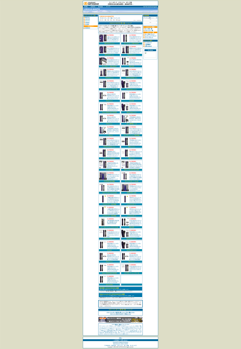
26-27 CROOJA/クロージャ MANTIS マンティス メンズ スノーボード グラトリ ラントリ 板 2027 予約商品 (135, 39)
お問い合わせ (123, 340)
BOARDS (100, 6)
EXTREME (109, 181)
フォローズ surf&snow (109, 158)
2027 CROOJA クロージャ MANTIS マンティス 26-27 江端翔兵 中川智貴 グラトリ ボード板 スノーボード (135, 177)
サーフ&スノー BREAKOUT (109, 66)
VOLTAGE (130, 54)
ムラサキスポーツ (109, 204)
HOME (86, 6)
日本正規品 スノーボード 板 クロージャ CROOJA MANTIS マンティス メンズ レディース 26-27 (135, 85)
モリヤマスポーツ (131, 181)
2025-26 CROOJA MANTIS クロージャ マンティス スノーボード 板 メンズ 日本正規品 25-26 (113, 258)
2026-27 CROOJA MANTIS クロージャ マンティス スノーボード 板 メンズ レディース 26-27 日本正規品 (113, 97)
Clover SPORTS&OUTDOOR (109, 112)
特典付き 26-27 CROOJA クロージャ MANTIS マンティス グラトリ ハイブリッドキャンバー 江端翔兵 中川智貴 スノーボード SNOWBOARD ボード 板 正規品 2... (135, 52)
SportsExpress (129, 89)
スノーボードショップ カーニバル (109, 227)
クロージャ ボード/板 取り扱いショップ (120, 309)
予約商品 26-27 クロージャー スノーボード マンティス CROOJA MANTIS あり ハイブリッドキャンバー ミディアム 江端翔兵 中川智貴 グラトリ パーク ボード (113, 179)
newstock (131, 100)
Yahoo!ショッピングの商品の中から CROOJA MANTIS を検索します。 (117, 295)
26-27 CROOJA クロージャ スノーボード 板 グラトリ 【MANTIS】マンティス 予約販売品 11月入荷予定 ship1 (135, 74)
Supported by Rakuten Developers (120, 342)
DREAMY (131, 66)
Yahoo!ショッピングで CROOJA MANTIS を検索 (112, 294)
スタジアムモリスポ (109, 192)
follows (130, 146)
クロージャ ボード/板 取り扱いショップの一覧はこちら (121, 312)
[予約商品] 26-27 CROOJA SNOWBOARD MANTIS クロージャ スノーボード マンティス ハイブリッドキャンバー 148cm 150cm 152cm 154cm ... (113, 156)
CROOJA (93, 6)
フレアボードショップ (109, 89)
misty (109, 169)
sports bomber (109, 284)
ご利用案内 (116, 340)
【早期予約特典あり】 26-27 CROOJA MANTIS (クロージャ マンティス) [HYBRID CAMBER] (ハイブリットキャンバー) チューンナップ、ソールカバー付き (135, 167)
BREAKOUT (107, 43)
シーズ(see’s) (109, 135)
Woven (107, 100)
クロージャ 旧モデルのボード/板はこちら (120, 314)
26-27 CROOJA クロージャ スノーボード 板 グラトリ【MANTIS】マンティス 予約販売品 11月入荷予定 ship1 (135, 131)
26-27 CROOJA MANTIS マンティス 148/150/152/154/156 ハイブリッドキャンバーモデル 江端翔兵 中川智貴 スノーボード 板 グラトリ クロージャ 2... (135, 64)
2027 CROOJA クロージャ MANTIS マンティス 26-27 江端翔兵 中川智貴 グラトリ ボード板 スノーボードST (113, 189)
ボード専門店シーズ (132, 123)
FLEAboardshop (130, 77)
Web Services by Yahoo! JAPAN (120, 343)
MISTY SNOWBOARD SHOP (131, 169)
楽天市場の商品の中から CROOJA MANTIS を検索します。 (115, 289)
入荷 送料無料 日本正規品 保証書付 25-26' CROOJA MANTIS (113, 222)
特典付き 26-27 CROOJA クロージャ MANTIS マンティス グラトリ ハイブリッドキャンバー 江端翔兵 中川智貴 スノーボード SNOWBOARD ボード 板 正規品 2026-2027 (113, 75)
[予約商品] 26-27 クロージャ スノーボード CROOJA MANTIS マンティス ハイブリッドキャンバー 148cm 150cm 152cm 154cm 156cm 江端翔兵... (135, 144)
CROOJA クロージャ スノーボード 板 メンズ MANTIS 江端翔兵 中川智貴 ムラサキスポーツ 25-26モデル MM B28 (135, 212)
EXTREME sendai (131, 192)
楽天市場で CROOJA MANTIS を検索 (109, 288)
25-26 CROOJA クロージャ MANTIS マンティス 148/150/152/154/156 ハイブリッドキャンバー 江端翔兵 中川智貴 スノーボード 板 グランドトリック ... (135, 225)
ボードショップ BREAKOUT (131, 43)
